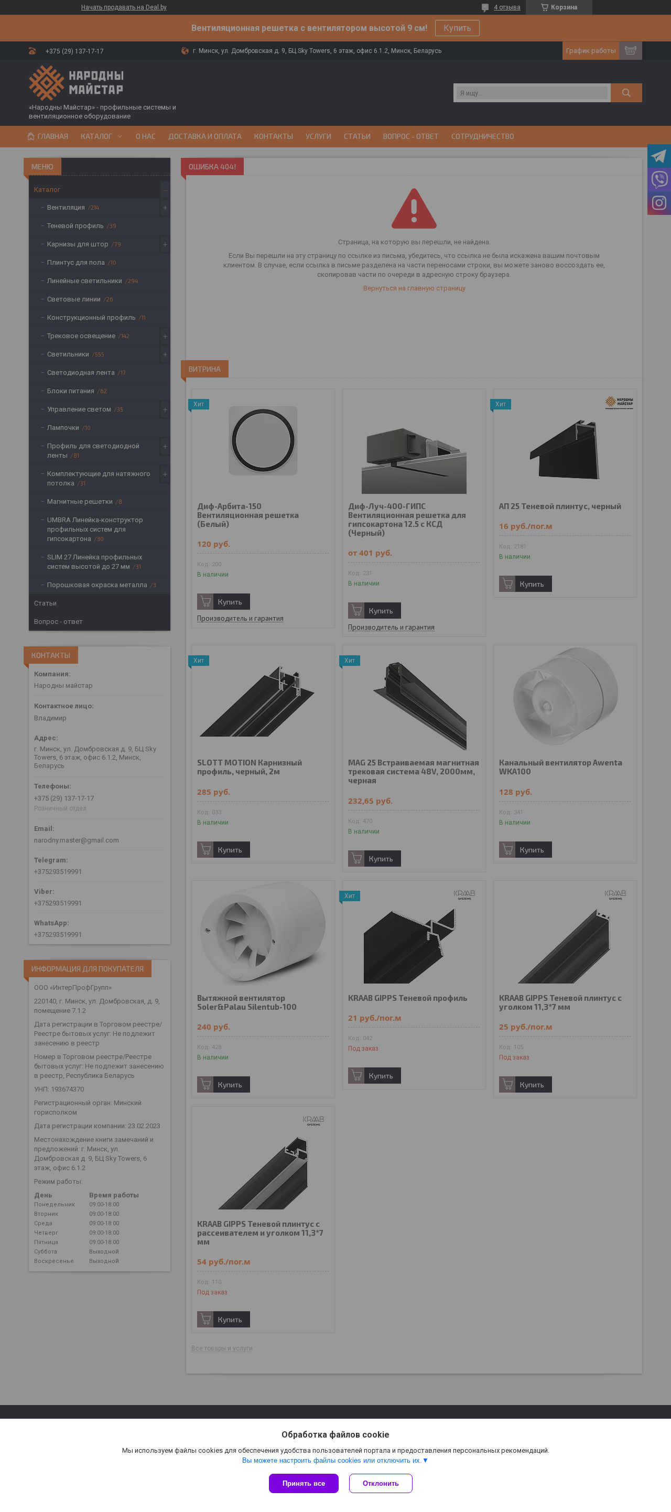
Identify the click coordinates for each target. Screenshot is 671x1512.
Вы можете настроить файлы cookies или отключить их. (332, 1460)
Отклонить (381, 1483)
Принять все (304, 1483)
